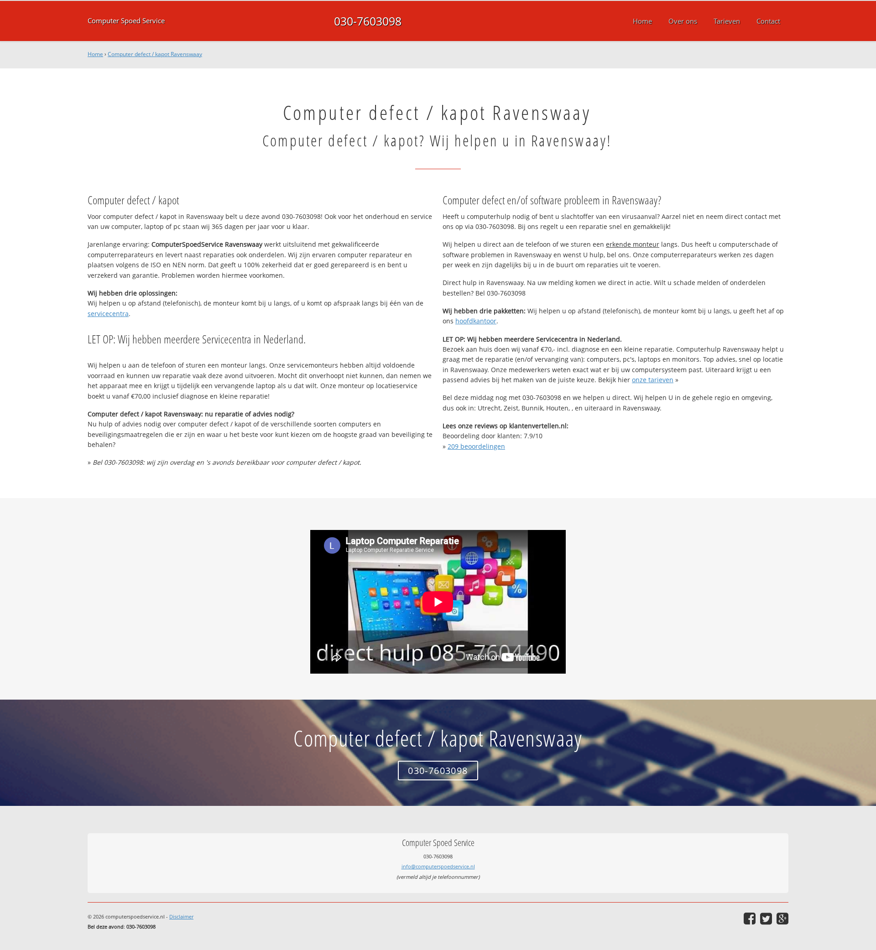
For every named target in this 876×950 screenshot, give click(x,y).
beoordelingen (476, 446)
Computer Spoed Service (126, 21)
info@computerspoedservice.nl (438, 866)
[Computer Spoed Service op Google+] (782, 918)
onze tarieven (652, 379)
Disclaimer (181, 916)
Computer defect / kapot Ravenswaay (155, 54)
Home (95, 54)
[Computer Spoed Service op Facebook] (750, 918)
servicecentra (108, 313)
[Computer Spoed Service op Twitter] (766, 918)
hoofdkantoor (475, 321)
